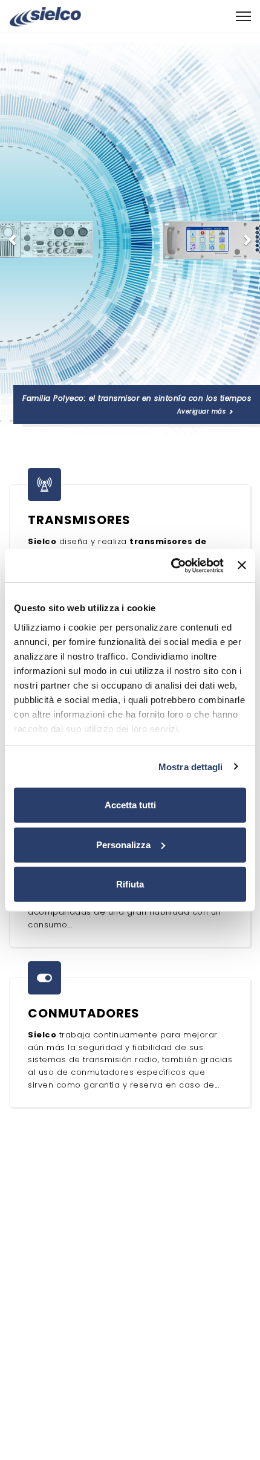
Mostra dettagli (190, 766)
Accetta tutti (130, 805)
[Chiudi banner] (242, 565)
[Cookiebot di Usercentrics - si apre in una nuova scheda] (171, 565)
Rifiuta (130, 884)
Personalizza (123, 844)
